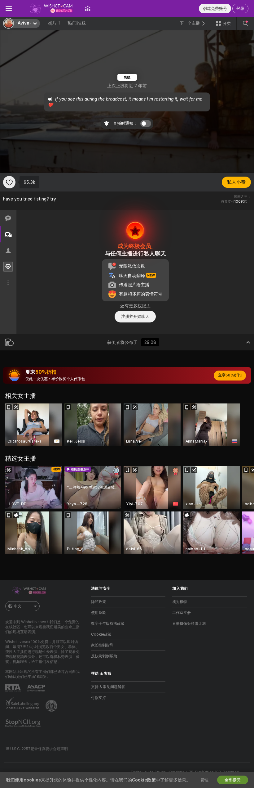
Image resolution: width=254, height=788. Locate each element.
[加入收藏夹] (9, 182)
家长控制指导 (102, 645)
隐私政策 (98, 602)
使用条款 (98, 612)
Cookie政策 (101, 634)
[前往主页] (48, 8)
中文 (17, 606)
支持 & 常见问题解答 (108, 687)
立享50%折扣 (230, 375)
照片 (53, 23)
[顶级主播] (87, 8)
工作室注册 (181, 612)
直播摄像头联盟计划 (189, 623)
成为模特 (179, 602)
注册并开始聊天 (135, 316)
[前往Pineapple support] (52, 706)
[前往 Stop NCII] (23, 723)
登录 (240, 8)
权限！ (144, 305)
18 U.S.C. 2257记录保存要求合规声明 (36, 749)
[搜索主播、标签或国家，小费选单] (245, 23)
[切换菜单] (8, 8)
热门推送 (77, 23)
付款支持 (98, 698)
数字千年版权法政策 (108, 623)
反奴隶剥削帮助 (104, 656)
